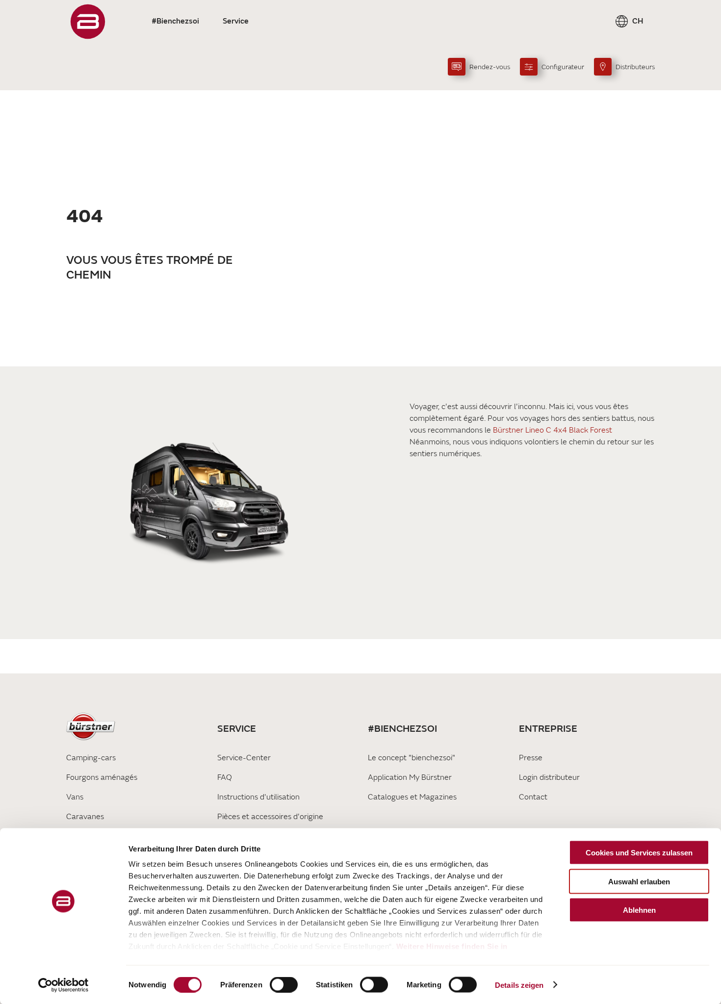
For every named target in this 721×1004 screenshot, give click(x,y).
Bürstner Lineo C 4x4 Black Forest (552, 430)
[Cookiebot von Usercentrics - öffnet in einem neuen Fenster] (63, 985)
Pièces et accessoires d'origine (270, 817)
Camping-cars (91, 758)
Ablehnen (639, 910)
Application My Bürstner (410, 777)
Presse (530, 758)
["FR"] (87, 21)
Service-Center (244, 758)
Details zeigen (519, 984)
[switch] (284, 984)
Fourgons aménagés (101, 777)
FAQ (224, 777)
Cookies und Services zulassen (639, 853)
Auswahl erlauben (639, 881)
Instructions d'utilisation (258, 797)
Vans (74, 797)
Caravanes (85, 817)
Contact (533, 797)
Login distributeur (549, 777)
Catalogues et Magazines (412, 797)
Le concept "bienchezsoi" (411, 758)
